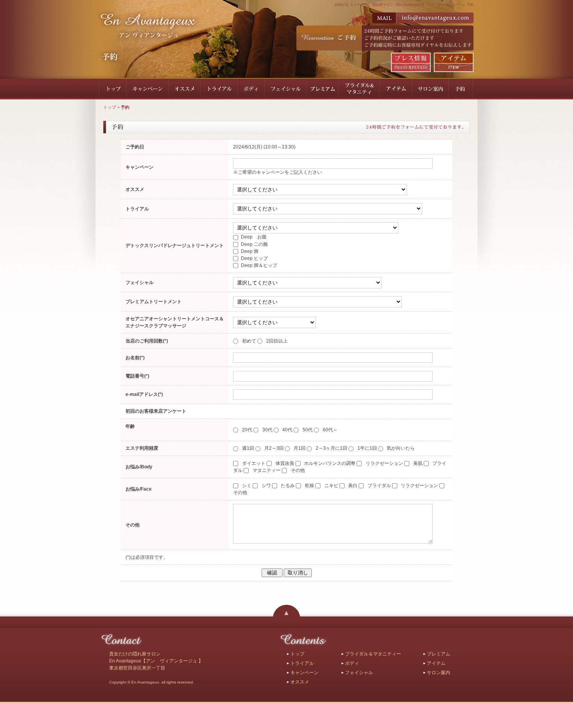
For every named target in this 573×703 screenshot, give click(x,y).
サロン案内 (430, 89)
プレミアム (323, 89)
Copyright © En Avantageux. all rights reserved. (151, 682)
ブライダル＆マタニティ (359, 89)
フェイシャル (286, 89)
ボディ (251, 89)
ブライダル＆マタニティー (373, 654)
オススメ (185, 89)
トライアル (219, 89)
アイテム (396, 89)
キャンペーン (148, 89)
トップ (113, 89)
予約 (461, 89)
